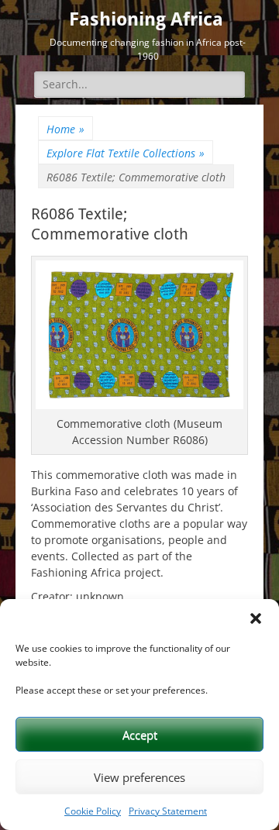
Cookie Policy (92, 811)
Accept (139, 734)
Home (65, 129)
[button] (256, 618)
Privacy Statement (168, 811)
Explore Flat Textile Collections (125, 153)
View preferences (139, 777)
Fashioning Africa (146, 19)
